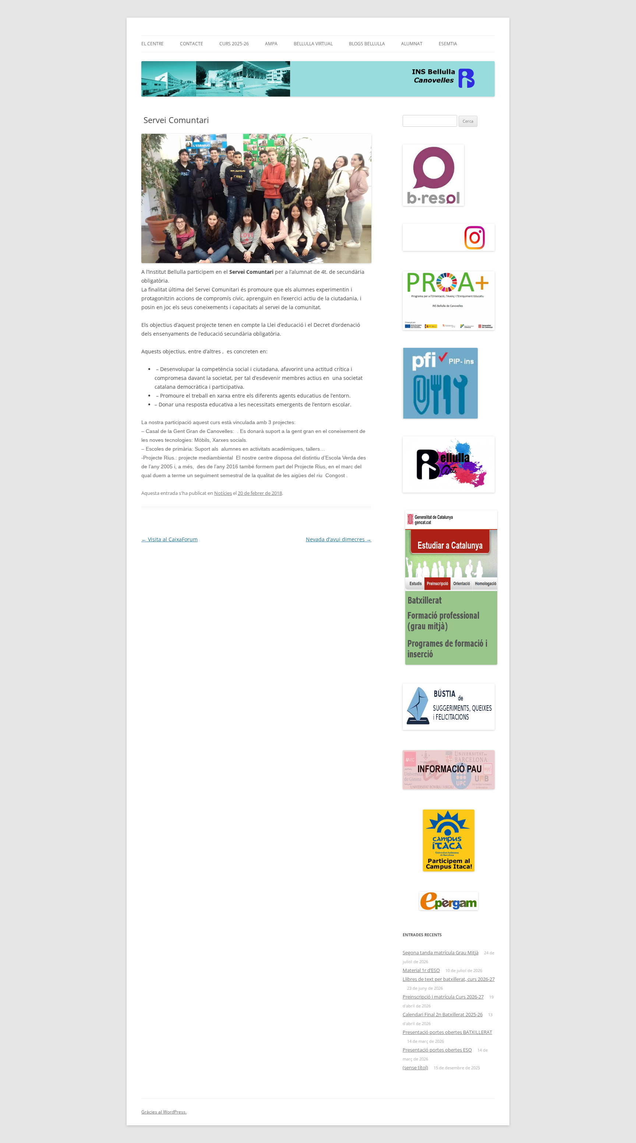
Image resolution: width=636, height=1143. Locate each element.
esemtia (448, 44)
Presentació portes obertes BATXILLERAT (447, 1032)
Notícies (223, 493)
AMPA (271, 44)
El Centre (152, 44)
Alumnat (412, 44)
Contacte (191, 44)
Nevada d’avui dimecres (338, 539)
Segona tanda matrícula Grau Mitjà (440, 952)
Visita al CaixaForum (169, 539)
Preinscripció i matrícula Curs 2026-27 (443, 996)
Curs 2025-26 (234, 44)
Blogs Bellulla (367, 44)
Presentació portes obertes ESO (437, 1049)
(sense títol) (415, 1067)
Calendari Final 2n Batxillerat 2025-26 (443, 1014)
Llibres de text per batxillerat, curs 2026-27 (449, 979)
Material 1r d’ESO (421, 970)
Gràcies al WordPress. (164, 1112)
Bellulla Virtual (313, 44)
